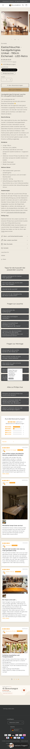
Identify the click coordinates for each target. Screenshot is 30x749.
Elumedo (8, 741)
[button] (3, 5)
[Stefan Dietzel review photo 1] (15, 584)
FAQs (2, 231)
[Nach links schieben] (11, 39)
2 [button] (14, 679)
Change (11, 378)
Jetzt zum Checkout (15, 89)
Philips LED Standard (9, 70)
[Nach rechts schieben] (18, 39)
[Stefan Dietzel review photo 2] (4, 596)
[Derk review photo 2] (4, 522)
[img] (6, 447)
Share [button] (4, 259)
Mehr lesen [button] (5, 473)
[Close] (21, 370)
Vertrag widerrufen (8, 708)
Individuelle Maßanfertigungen (16, 212)
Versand (14, 61)
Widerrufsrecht (24, 741)
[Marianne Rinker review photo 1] (15, 643)
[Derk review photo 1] (15, 502)
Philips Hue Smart (8, 73)
